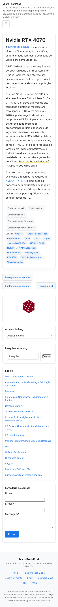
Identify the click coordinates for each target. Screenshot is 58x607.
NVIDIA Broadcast (27, 248)
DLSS (27, 238)
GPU (37, 238)
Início (15, 573)
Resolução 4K (31, 252)
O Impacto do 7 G (14, 458)
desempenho (13, 238)
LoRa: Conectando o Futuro (19, 376)
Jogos (47, 238)
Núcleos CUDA (37, 243)
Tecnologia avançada (31, 257)
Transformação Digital (34, 573)
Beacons (9, 391)
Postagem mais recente (17, 277)
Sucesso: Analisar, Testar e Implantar (24, 475)
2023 (24, 583)
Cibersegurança (45, 578)
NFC (7, 446)
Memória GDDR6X (17, 243)
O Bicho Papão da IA (16, 452)
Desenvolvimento (13, 578)
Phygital (9, 463)
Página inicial (46, 286)
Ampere (19, 234)
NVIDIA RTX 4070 (18, 47)
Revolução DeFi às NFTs (17, 469)
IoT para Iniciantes (14, 435)
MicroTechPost (11, 3)
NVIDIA (10, 248)
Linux (29, 578)
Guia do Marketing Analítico (19, 411)
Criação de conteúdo (37, 234)
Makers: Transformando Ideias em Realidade (28, 441)
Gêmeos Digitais (13, 406)
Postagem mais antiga (17, 286)
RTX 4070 (11, 257)
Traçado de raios (15, 262)
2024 (34, 583)
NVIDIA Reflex (13, 252)
